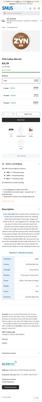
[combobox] (21, 13)
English (4, 343)
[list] (21, 41)
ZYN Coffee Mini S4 (12, 27)
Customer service (10, 387)
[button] (34, 8)
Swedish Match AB (8, 201)
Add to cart (28, 114)
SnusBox (8, 397)
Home (3, 27)
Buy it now (21, 120)
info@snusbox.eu (8, 382)
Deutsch (5, 339)
